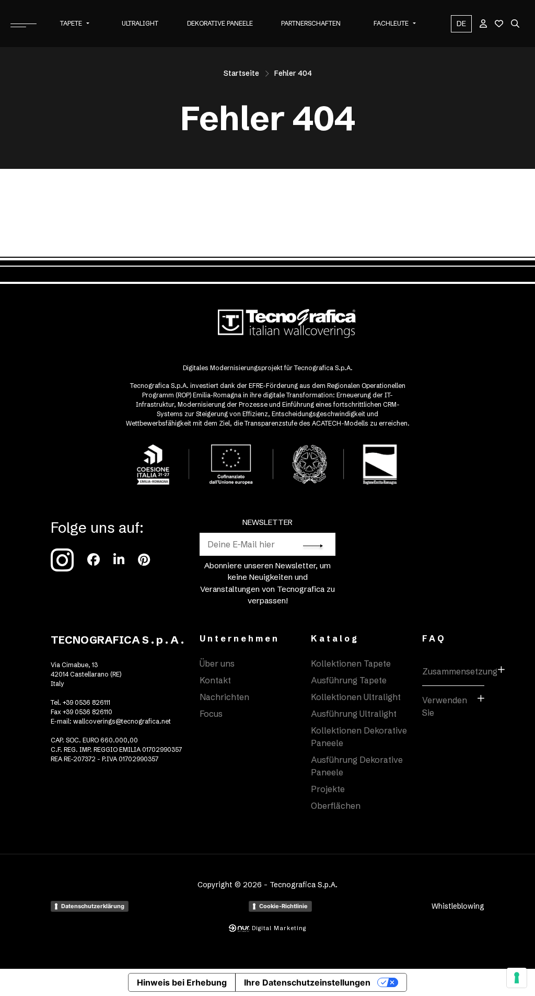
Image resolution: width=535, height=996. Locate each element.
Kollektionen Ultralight (356, 697)
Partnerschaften (311, 23)
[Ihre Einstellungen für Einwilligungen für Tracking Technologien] (517, 978)
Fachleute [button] (391, 23)
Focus (211, 713)
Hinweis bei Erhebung (182, 982)
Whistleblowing (458, 906)
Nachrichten (224, 697)
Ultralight (140, 23)
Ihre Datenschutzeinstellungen (307, 982)
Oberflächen (335, 805)
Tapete (71, 23)
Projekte (328, 789)
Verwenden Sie (444, 706)
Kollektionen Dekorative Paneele (359, 736)
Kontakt (215, 680)
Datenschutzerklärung (92, 906)
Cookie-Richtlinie (283, 906)
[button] (88, 23)
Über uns (217, 663)
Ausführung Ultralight (354, 713)
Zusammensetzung (453, 671)
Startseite (241, 73)
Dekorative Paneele (220, 23)
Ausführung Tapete (349, 680)
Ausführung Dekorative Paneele (357, 765)
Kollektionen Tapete (351, 663)
